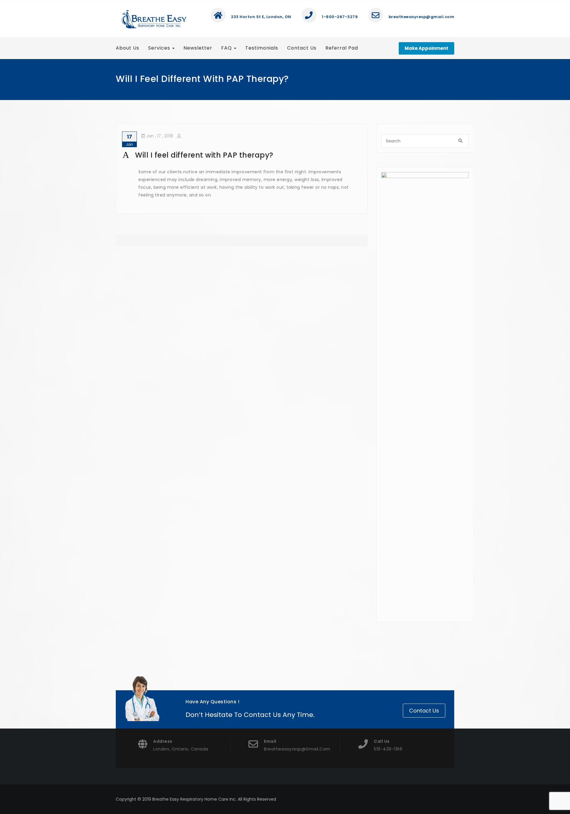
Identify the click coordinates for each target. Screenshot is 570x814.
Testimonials (261, 48)
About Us (127, 48)
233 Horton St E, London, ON (260, 17)
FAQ (227, 48)
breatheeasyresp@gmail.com (420, 17)
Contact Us (301, 48)
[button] (241, 155)
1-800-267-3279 (339, 17)
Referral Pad (341, 48)
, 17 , (159, 136)
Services (160, 48)
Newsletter (197, 48)
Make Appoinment (426, 48)
